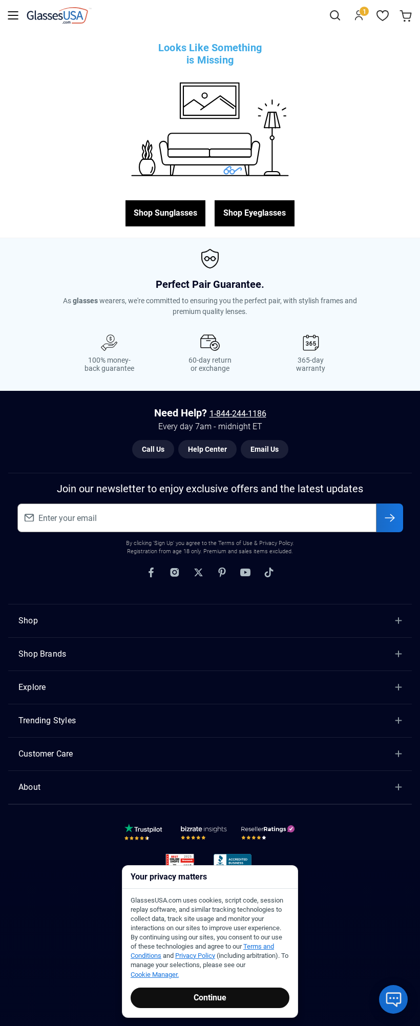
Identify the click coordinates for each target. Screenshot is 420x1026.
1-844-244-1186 (237, 413)
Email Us (264, 449)
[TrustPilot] (144, 834)
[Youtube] (245, 572)
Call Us (153, 449)
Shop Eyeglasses (254, 213)
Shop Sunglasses (165, 213)
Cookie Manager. (155, 974)
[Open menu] (13, 16)
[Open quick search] (335, 16)
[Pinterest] (222, 572)
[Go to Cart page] (407, 16)
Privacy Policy (195, 955)
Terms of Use (235, 543)
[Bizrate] (204, 834)
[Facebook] (151, 572)
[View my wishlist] (383, 16)
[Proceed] (389, 518)
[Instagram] (174, 572)
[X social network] (198, 572)
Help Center (207, 449)
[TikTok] (269, 572)
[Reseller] (269, 834)
